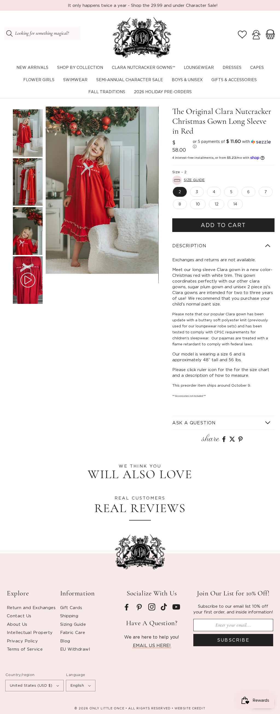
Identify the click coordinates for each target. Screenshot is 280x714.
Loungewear (199, 67)
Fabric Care (72, 632)
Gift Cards (71, 607)
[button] (80, 67)
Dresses (232, 67)
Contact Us (19, 615)
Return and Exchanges (31, 607)
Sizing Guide (73, 624)
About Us (17, 624)
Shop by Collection (80, 67)
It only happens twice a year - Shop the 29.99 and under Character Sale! (143, 5)
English (77, 685)
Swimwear (75, 80)
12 (216, 204)
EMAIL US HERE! (152, 645)
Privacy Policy (22, 641)
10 (198, 204)
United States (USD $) (31, 685)
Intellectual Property (29, 632)
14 (235, 204)
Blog (65, 641)
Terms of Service (25, 649)
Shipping (69, 615)
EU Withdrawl (75, 649)
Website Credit (189, 708)
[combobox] (42, 33)
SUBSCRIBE (233, 639)
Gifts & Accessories (234, 80)
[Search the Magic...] (9, 33)
